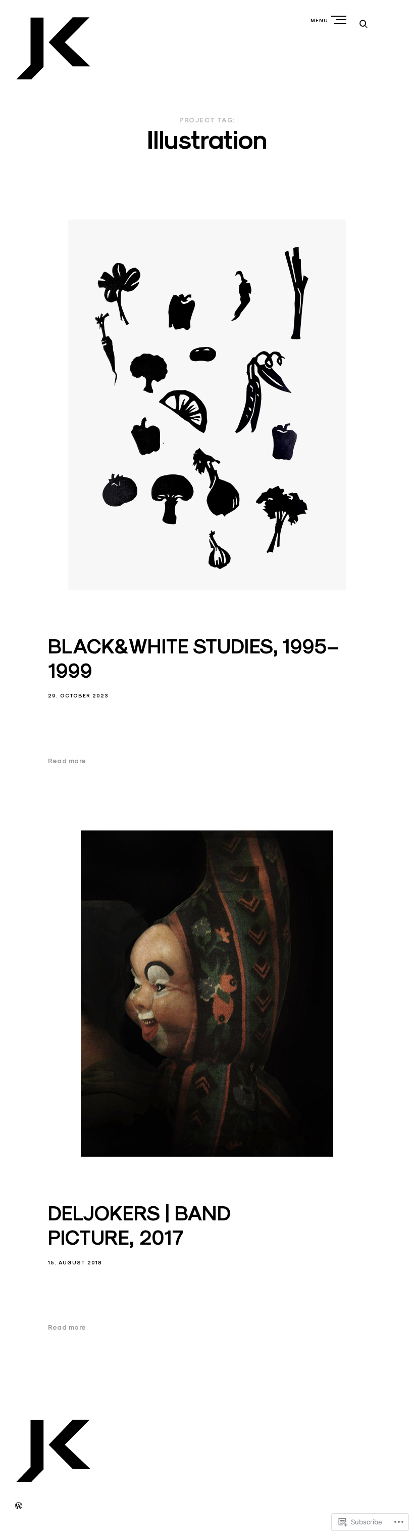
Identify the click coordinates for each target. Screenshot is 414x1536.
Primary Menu (340, 19)
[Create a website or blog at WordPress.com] (18, 1506)
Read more (67, 761)
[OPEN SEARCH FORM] (363, 23)
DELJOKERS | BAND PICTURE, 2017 (139, 1225)
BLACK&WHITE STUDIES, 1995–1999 (193, 658)
